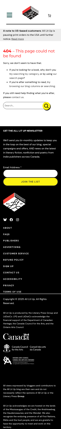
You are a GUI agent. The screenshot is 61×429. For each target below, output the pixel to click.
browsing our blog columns (24, 86)
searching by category (26, 74)
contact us (17, 97)
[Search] (46, 106)
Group (21, 396)
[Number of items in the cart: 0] (49, 16)
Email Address (12, 167)
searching (49, 86)
